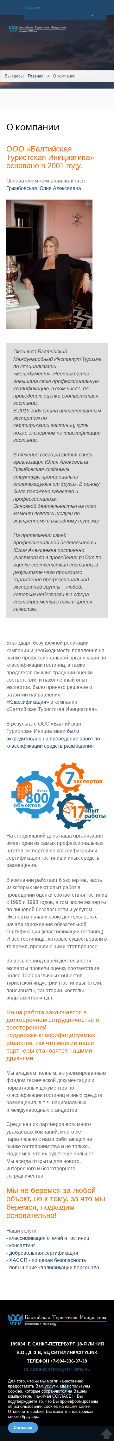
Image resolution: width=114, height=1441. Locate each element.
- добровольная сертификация (42, 1253)
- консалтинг (20, 1245)
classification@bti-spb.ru (57, 1369)
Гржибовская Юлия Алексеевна (43, 188)
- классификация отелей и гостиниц (47, 1238)
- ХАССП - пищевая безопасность (46, 1260)
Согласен (23, 1427)
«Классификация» (27, 702)
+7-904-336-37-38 (68, 1361)
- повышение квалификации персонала (52, 1267)
